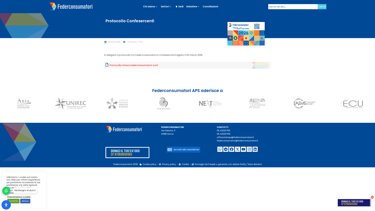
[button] (133, 42)
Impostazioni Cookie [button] (18, 196)
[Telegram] (225, 149)
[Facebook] (231, 149)
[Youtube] (243, 149)
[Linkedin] (255, 149)
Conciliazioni (210, 6)
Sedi (180, 6)
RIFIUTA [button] (25, 201)
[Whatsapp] (220, 149)
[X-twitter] (237, 149)
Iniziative (191, 6)
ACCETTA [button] (13, 201)
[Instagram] (249, 149)
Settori (165, 6)
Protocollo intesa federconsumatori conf (133, 65)
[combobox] (293, 6)
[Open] (6, 205)
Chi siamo (149, 6)
